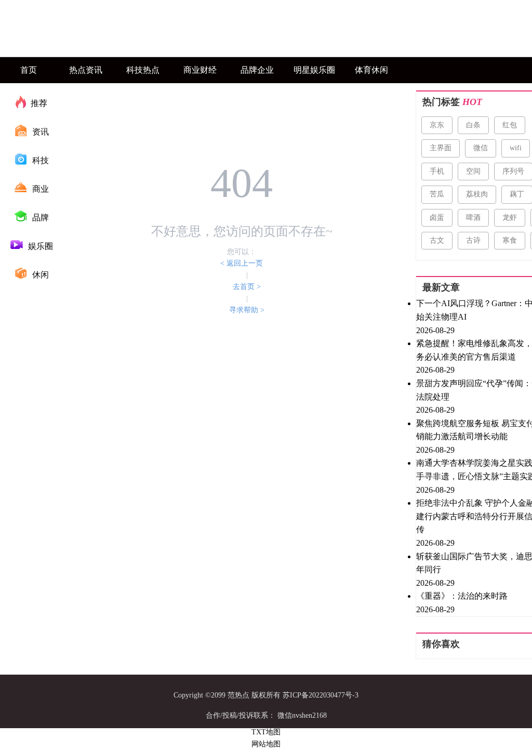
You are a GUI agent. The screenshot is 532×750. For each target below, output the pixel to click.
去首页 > (247, 287)
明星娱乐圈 (314, 69)
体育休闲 (371, 69)
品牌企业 (257, 69)
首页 (28, 69)
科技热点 (142, 69)
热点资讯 (85, 69)
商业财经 (200, 69)
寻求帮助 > (246, 310)
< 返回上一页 (241, 263)
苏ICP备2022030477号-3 (320, 695)
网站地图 (266, 744)
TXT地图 (266, 732)
